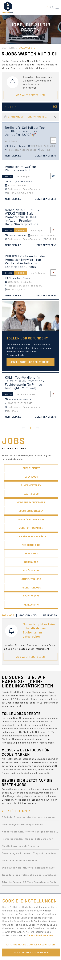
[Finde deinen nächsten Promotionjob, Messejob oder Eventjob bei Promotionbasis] (8, 7)
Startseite (8, 47)
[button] (47, 7)
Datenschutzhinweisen (40, 935)
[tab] (9, 615)
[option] (30, 818)
